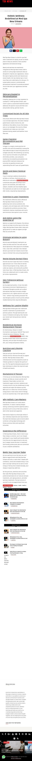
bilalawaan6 (14, 498)
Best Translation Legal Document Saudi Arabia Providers (12, 751)
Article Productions (16, 758)
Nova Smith (13, 554)
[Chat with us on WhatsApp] (4, 757)
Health (19, 485)
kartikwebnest (14, 505)
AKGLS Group (14, 756)
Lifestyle (9, 487)
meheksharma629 (15, 513)
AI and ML (6, 742)
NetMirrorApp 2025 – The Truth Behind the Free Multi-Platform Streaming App (18, 495)
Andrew (12, 547)
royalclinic (13, 520)
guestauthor (18, 23)
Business (16, 485)
